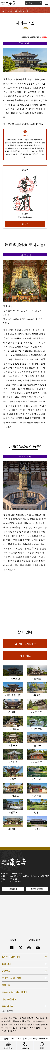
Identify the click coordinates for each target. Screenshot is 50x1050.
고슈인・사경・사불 (11, 977)
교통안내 (13, 889)
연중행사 (6, 970)
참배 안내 (6, 963)
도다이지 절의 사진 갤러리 (14, 992)
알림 (14, 940)
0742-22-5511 (15, 879)
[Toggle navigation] (46, 3)
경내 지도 (35, 940)
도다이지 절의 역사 (11, 956)
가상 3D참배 (8, 999)
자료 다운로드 (37, 889)
